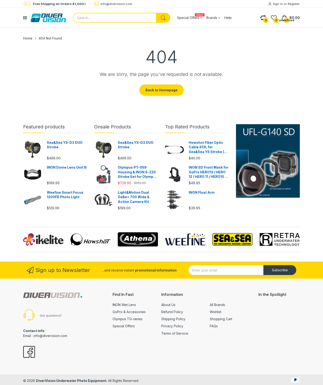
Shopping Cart (221, 319)
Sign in (278, 4)
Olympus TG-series (128, 319)
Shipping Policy (173, 319)
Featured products (44, 127)
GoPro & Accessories (129, 312)
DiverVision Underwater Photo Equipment (71, 381)
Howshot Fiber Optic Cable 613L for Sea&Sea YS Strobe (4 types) (207, 147)
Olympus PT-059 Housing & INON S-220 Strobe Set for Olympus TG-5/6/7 (137, 172)
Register (294, 4)
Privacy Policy (172, 326)
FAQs (214, 326)
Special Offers (124, 326)
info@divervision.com (116, 4)
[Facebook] (29, 352)
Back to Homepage (161, 90)
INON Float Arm (202, 192)
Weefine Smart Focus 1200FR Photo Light (65, 194)
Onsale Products (112, 127)
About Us (168, 305)
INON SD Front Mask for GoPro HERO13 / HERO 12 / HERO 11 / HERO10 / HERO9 (208, 172)
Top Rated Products (187, 127)
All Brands (217, 305)
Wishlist (215, 312)
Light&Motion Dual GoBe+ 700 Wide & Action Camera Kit (133, 197)
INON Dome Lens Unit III (67, 167)
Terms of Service (174, 333)
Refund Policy (172, 312)
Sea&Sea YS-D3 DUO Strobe (65, 144)
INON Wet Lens (124, 305)
